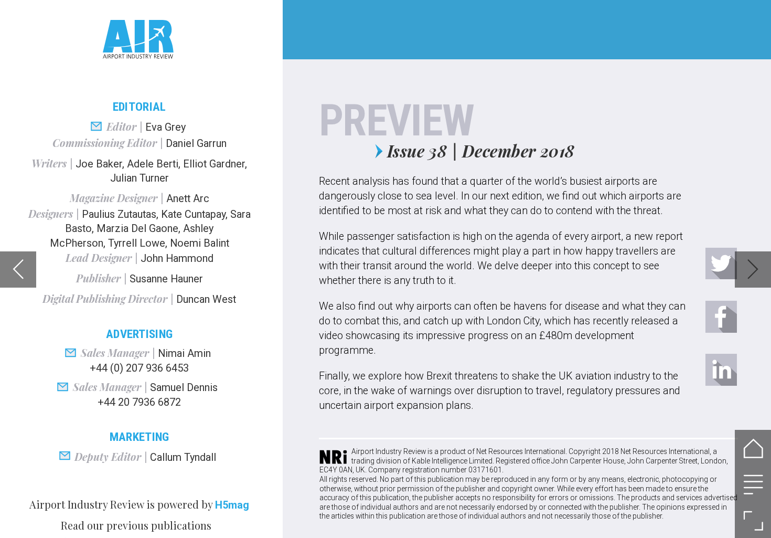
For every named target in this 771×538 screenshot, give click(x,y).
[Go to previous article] (18, 269)
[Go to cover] (753, 448)
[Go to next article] (753, 269)
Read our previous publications (136, 525)
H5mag (232, 505)
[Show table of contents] (753, 484)
